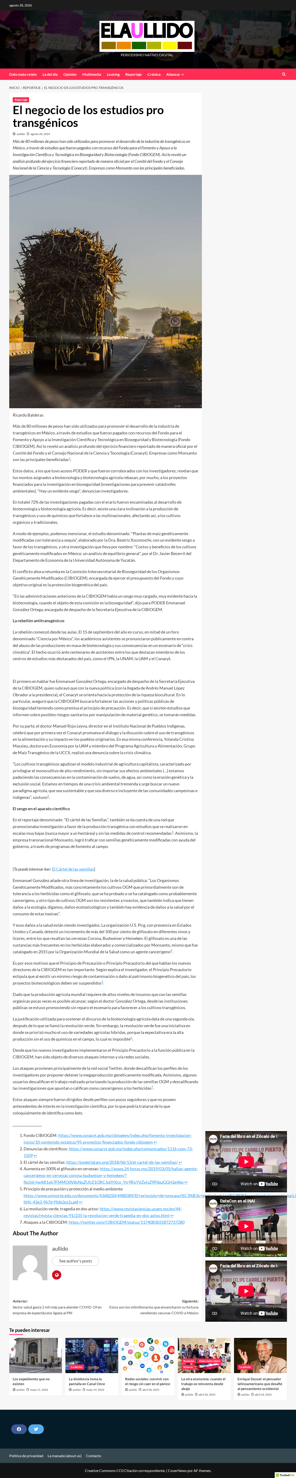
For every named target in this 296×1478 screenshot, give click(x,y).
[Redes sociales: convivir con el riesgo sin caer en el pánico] (148, 1355)
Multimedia (91, 74)
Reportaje (133, 74)
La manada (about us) (65, 1455)
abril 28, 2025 (150, 1389)
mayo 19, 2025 (95, 1389)
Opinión (70, 74)
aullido (21, 134)
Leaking (113, 74)
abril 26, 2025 (207, 1394)
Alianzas (173, 74)
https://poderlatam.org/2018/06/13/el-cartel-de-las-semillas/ (122, 1162)
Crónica (154, 74)
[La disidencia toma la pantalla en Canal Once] (91, 1355)
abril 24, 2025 (263, 1394)
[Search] (284, 74)
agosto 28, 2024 (40, 134)
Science (188, 1367)
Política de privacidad (26, 1455)
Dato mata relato (23, 74)
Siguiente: (153, 1307)
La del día (50, 74)
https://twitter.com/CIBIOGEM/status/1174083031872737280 (127, 1222)
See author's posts (75, 1260)
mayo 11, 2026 (39, 1389)
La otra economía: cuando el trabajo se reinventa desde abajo (203, 1384)
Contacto (93, 1455)
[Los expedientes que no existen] (35, 1355)
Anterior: (57, 1307)
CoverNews (177, 1470)
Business (188, 1361)
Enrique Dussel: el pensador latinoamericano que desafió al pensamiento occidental (259, 1384)
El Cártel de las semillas (73, 869)
